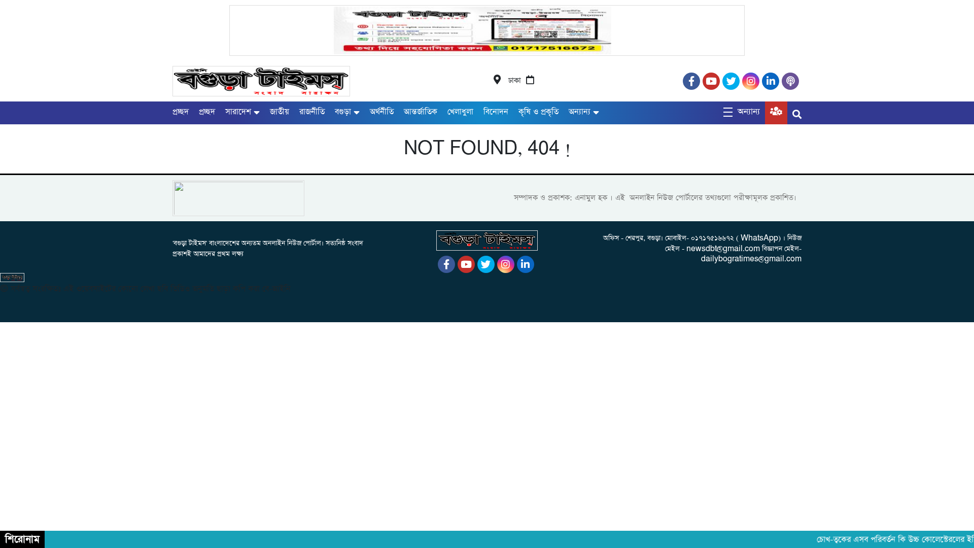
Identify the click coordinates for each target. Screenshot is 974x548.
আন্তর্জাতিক (420, 112)
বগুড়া (343, 112)
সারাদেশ (238, 112)
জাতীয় (279, 112)
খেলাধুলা (460, 112)
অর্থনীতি (382, 112)
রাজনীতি (312, 112)
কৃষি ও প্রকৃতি (538, 112)
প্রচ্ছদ (180, 112)
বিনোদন (495, 112)
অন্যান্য (579, 112)
